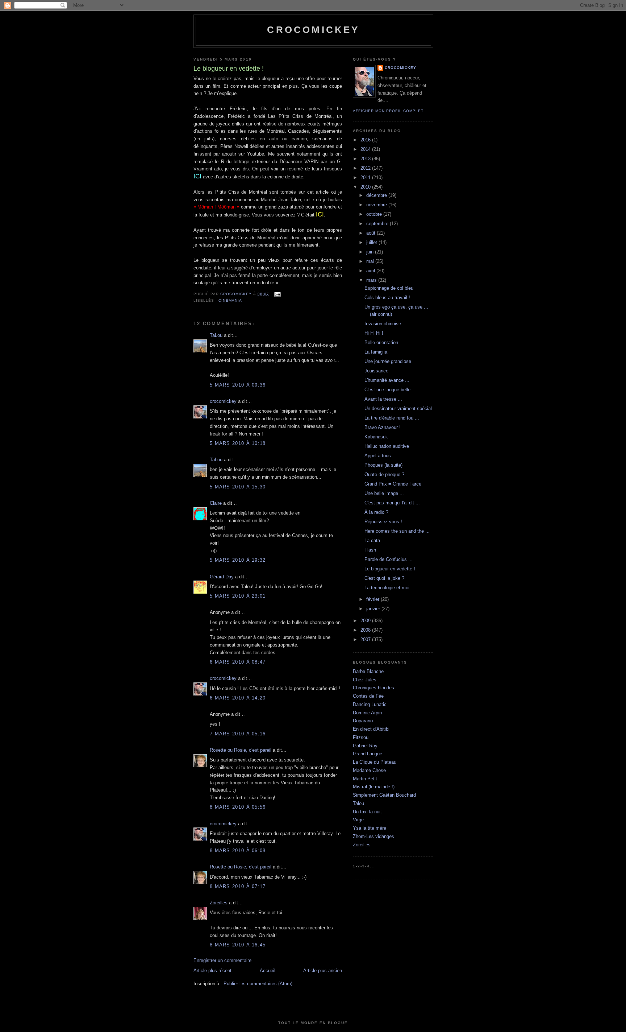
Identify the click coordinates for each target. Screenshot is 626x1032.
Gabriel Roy (365, 745)
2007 (366, 639)
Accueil (267, 970)
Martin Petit (365, 778)
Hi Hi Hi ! (373, 333)
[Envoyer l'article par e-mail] (277, 294)
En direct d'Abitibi (371, 729)
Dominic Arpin (367, 712)
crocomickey (313, 29)
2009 (366, 620)
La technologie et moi (386, 587)
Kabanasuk (376, 436)
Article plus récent (212, 970)
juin (370, 252)
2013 (366, 158)
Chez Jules (364, 679)
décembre (377, 195)
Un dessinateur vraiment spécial (398, 408)
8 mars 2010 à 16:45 (238, 945)
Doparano (363, 720)
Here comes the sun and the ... (397, 531)
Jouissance (376, 370)
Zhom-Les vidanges (373, 836)
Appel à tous (377, 455)
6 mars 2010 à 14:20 (238, 698)
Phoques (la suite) (383, 465)
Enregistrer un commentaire (222, 960)
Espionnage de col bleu (388, 288)
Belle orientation (381, 342)
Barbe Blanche (368, 671)
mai (370, 261)
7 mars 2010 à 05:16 (238, 733)
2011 (366, 177)
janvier (373, 608)
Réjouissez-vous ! (383, 521)
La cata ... (375, 540)
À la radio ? (376, 512)
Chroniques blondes (373, 687)
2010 (366, 187)
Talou (358, 803)
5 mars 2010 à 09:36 (238, 385)
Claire (216, 503)
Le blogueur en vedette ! (389, 568)
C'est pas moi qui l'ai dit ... (392, 502)
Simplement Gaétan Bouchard (384, 795)
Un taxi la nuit (367, 811)
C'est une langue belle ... (390, 389)
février (373, 599)
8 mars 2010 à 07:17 (238, 886)
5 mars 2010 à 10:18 (238, 443)
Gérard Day (222, 576)
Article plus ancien (322, 970)
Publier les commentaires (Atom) (258, 983)
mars (372, 280)
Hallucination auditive (386, 446)
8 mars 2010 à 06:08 (238, 850)
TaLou (216, 335)
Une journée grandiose (387, 361)
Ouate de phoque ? (384, 474)
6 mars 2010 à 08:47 (238, 662)
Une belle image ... (384, 493)
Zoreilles (219, 902)
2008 (366, 630)
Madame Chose (369, 770)
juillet (372, 242)
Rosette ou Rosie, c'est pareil (240, 750)
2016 (366, 140)
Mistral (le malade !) (374, 786)
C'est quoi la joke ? (384, 578)
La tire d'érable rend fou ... (391, 418)
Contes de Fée (368, 696)
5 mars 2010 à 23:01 (238, 596)
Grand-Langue (367, 753)
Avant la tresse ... (383, 399)
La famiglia (375, 352)
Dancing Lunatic (370, 704)
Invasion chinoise (382, 323)
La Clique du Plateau (374, 762)
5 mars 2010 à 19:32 (238, 560)
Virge (358, 819)
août (371, 233)
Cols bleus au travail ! (387, 297)
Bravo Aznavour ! (382, 427)
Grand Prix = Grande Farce (392, 484)
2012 (366, 168)
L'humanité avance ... (386, 380)
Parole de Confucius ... (388, 559)
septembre (378, 223)
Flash (370, 550)
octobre (374, 214)
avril (371, 270)
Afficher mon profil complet (388, 111)
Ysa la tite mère (369, 828)
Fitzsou (360, 737)
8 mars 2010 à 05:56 (238, 807)
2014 (366, 149)
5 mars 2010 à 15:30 (238, 487)
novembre (377, 204)
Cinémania (230, 300)
